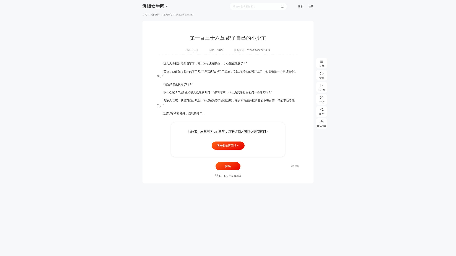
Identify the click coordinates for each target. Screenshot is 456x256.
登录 (300, 6)
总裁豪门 (168, 14)
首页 (144, 14)
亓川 (195, 50)
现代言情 (155, 14)
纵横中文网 (153, 16)
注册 (311, 6)
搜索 (282, 6)
